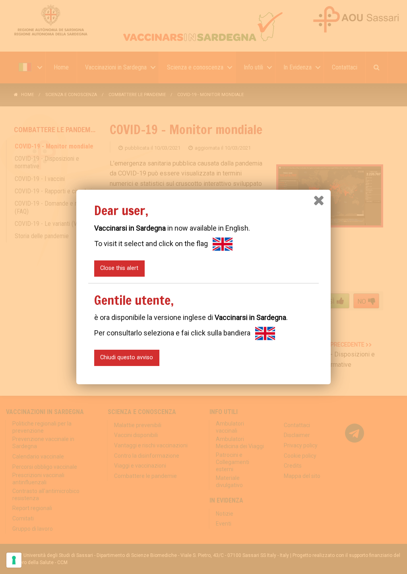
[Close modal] (318, 200)
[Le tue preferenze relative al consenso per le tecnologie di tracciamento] (13, 560)
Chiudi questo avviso (126, 357)
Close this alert (119, 268)
